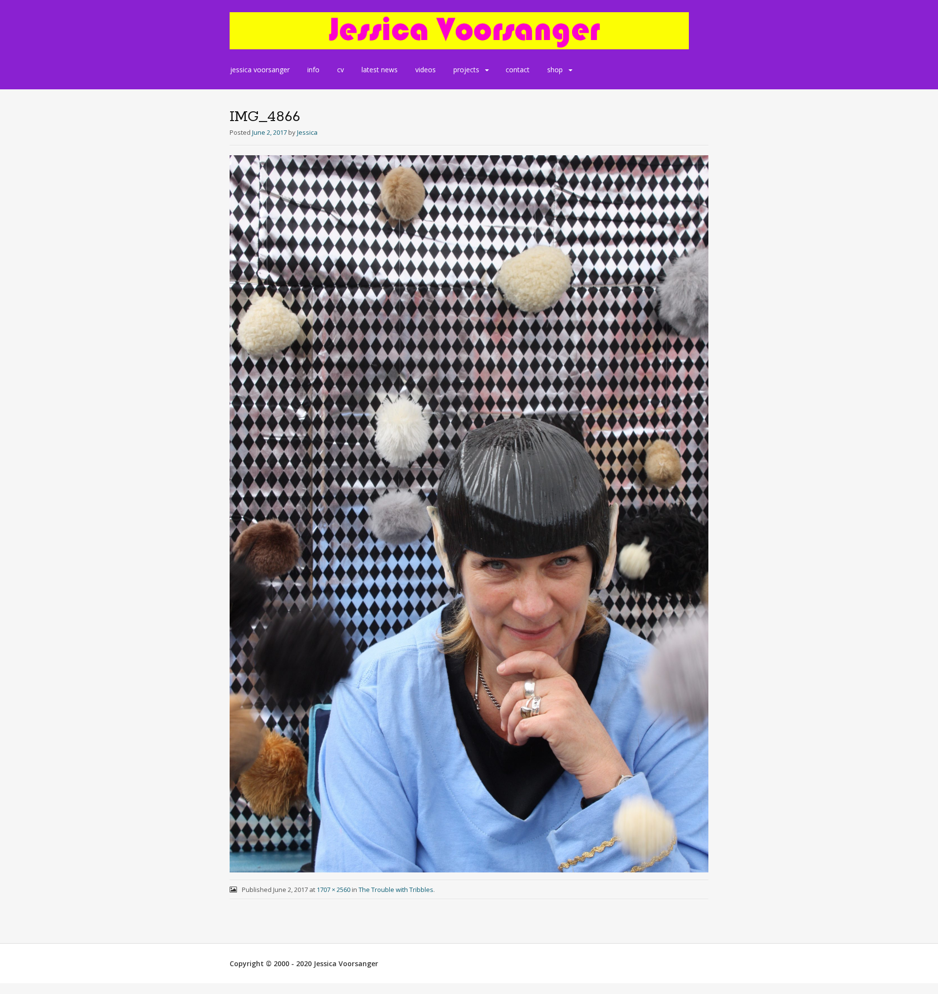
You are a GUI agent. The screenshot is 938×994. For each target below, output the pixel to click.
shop (555, 69)
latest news (380, 69)
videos (425, 69)
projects (466, 69)
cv (340, 69)
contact (518, 69)
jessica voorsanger (260, 69)
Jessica (307, 132)
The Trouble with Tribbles (396, 889)
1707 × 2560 (333, 889)
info (313, 69)
